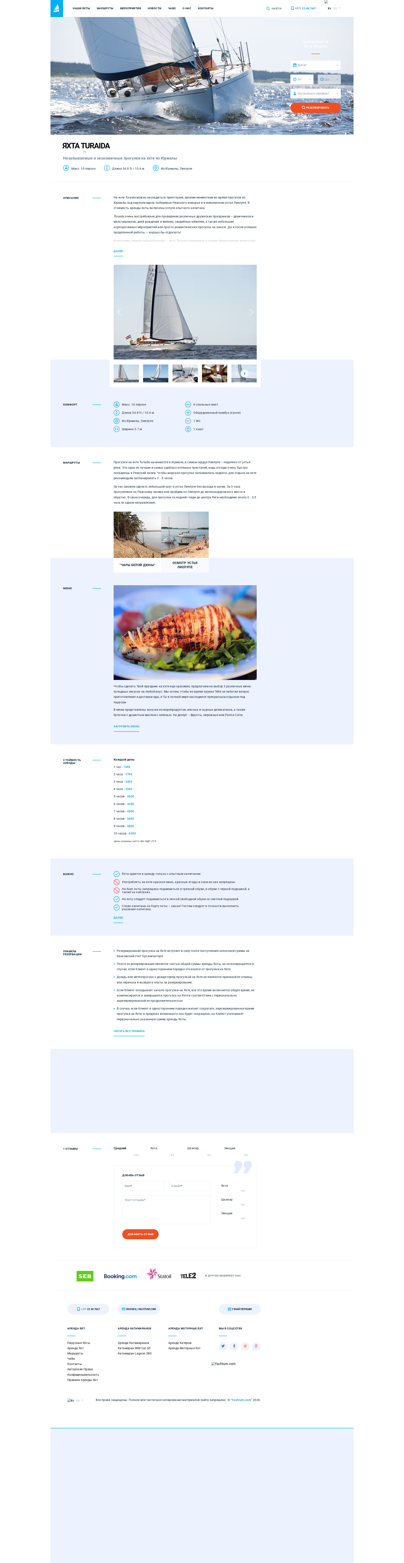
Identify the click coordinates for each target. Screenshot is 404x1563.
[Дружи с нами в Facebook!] (234, 1346)
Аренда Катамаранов (133, 1343)
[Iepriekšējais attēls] (119, 312)
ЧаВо (172, 8)
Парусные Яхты (78, 1343)
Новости (154, 8)
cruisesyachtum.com (140, 1309)
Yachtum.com (241, 1400)
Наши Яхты (81, 8)
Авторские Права (80, 1369)
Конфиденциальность (83, 1374)
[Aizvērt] (362, 651)
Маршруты (105, 8)
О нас (187, 8)
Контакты (205, 8)
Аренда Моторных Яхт (184, 1348)
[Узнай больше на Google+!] (256, 1346)
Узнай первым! (241, 1309)
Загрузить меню (126, 726)
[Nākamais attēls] (251, 312)
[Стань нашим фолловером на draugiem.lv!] (245, 1346)
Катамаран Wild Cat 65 (134, 1348)
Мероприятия (130, 8)
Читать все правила (129, 1031)
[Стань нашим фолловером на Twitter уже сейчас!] (223, 1346)
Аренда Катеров (180, 1343)
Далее (118, 251)
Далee (118, 917)
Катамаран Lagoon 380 (135, 1353)
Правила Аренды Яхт (82, 1380)
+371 (305, 8)
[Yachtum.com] (56, 8)
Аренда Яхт (75, 1348)
